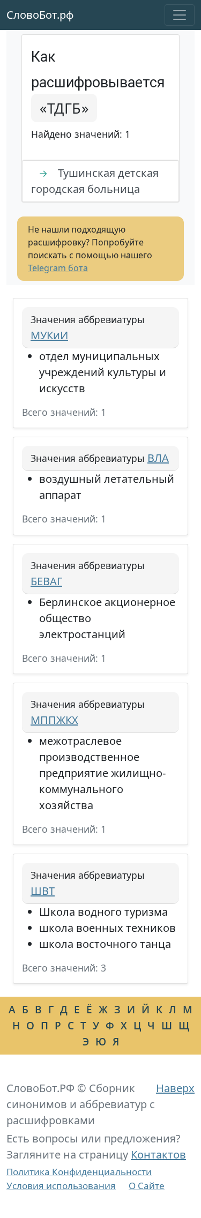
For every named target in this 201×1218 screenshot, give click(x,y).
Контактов (158, 1154)
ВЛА (158, 458)
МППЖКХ (54, 720)
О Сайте (147, 1185)
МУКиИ (49, 335)
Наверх (175, 1088)
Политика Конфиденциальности (79, 1171)
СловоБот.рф (40, 15)
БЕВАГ (46, 581)
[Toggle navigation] (180, 15)
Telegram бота (58, 268)
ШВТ (43, 891)
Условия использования (61, 1185)
